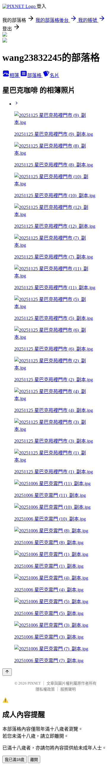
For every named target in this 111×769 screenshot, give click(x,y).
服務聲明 (68, 689)
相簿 (14, 75)
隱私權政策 (45, 689)
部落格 (35, 75)
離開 (34, 759)
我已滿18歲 (14, 759)
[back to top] (7, 672)
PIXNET (34, 683)
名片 (54, 75)
